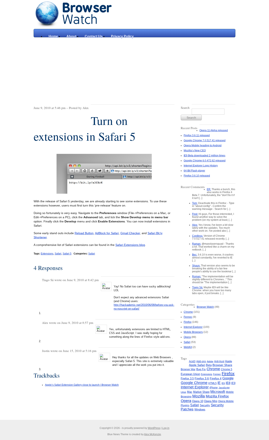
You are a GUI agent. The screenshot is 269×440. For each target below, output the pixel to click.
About (71, 36)
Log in (165, 428)
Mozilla (198, 396)
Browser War (188, 369)
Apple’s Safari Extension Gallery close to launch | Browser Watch (82, 384)
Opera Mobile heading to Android (203, 145)
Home (53, 36)
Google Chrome (194, 382)
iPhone (214, 387)
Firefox (187, 322)
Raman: (196, 243)
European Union (190, 374)
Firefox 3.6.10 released (197, 175)
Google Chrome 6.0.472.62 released (204, 160)
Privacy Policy (122, 36)
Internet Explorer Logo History (201, 165)
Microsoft (217, 391)
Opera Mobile (226, 401)
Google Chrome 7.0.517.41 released (204, 140)
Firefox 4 (216, 378)
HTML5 (212, 383)
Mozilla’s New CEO (195, 150)
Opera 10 (197, 401)
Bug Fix (201, 369)
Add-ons (201, 361)
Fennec (188, 316)
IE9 (233, 383)
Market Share (201, 391)
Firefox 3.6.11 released (197, 135)
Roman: (196, 276)
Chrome (188, 311)
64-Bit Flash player (194, 170)
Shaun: (196, 265)
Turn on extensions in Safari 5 (85, 128)
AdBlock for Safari (107, 233)
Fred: (195, 214)
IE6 (223, 383)
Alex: (195, 224)
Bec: (194, 254)
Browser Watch (205, 306)
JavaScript (224, 387)
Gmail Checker (130, 233)
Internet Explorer (193, 327)
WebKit (188, 347)
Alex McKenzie (152, 434)
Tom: (195, 203)
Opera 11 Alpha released (213, 130)
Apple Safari (197, 365)
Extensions (47, 253)
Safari (58, 253)
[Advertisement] (134, 68)
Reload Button (84, 233)
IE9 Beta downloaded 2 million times (204, 155)
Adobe (210, 361)
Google (227, 378)
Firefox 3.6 (202, 378)
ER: (209, 189)
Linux (183, 392)
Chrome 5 (226, 369)
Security (205, 405)
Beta (209, 365)
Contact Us (94, 36)
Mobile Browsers (193, 332)
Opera (187, 337)
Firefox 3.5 (187, 378)
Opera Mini (210, 401)
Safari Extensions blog (130, 245)
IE (219, 383)
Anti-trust (219, 361)
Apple (228, 361)
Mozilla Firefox (217, 396)
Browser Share (222, 365)
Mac (189, 392)
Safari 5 (67, 253)
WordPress (154, 428)
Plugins (185, 405)
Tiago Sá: (197, 287)
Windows (199, 409)
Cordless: (197, 235)
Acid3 (192, 361)
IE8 (228, 383)
